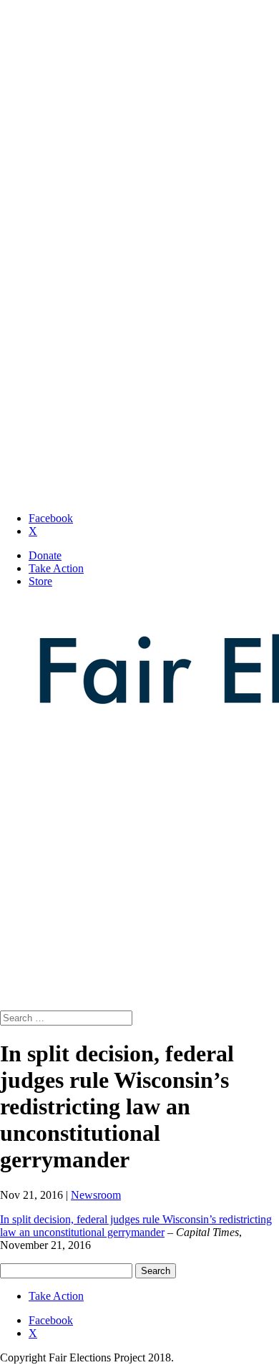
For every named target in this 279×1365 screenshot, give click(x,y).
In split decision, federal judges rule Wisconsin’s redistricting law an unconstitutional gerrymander (136, 1225)
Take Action (56, 568)
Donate (45, 555)
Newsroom (96, 1195)
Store (40, 581)
